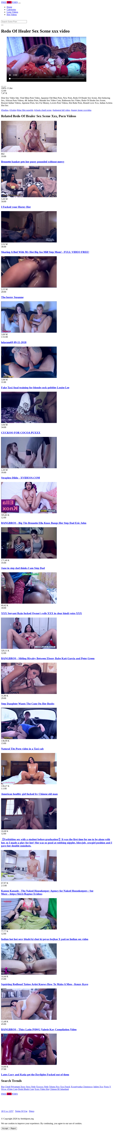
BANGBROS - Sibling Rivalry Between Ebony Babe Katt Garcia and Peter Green (48, 658)
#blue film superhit (25, 110)
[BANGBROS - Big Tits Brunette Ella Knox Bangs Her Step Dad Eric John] (29, 512)
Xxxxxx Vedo (42, 1086)
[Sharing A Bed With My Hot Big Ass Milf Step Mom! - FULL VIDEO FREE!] (29, 242)
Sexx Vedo (31, 1086)
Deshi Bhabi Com (26, 1089)
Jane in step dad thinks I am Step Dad (23, 568)
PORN (9, 2)
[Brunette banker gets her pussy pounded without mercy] (29, 151)
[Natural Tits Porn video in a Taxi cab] (29, 738)
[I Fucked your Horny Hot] (29, 196)
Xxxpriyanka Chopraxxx (82, 1086)
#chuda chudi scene (42, 110)
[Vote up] (2, 86)
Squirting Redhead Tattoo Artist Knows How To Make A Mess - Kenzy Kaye (44, 984)
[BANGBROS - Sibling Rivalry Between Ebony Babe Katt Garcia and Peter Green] (29, 648)
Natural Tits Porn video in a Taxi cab (22, 748)
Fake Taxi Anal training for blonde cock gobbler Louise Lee (35, 387)
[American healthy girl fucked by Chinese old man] (29, 783)
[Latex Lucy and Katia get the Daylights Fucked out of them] (29, 1064)
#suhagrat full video (61, 110)
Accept (5, 1128)
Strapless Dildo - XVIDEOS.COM (20, 477)
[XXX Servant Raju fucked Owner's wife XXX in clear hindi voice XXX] (29, 603)
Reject (13, 1128)
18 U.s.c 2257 (7, 1111)
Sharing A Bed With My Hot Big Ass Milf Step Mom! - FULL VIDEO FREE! (45, 252)
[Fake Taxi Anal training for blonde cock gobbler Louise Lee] (29, 377)
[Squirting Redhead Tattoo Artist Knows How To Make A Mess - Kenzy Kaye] (29, 974)
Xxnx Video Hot (41, 1089)
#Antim (12, 110)
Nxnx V (107, 1086)
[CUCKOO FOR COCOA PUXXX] (29, 422)
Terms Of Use (21, 1111)
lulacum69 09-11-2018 (13, 342)
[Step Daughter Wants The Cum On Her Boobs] (29, 693)
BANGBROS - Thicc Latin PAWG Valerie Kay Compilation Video (39, 1029)
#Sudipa (4, 110)
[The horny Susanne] (29, 287)
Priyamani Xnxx (18, 1086)
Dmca (31, 1111)
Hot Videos (12, 14)
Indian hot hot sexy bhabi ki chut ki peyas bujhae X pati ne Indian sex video (44, 939)
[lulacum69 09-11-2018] (29, 332)
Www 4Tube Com (9, 1089)
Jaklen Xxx (98, 1086)
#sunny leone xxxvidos (81, 110)
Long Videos (12, 12)
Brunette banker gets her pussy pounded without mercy (32, 161)
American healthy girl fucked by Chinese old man (29, 794)
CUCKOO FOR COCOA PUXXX (20, 432)
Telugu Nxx (54, 1086)
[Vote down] (5, 86)
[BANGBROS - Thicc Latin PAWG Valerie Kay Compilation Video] (29, 1019)
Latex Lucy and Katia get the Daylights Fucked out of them (35, 1074)
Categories (11, 9)
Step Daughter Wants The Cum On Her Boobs (27, 703)
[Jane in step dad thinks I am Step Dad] (29, 558)
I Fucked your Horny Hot (16, 206)
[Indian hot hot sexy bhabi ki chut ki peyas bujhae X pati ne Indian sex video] (29, 929)
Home (9, 7)
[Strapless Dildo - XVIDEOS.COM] (29, 467)
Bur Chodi (5, 1086)
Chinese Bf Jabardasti (59, 1089)
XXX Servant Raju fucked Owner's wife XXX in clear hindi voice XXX (41, 613)
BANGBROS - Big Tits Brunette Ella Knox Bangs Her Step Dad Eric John (43, 523)
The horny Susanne (12, 297)
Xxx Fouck (65, 1086)
